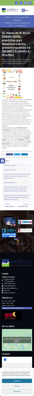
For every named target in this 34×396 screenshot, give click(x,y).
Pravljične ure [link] (8, 17)
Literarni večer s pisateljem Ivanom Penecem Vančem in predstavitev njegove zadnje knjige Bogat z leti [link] (17, 176)
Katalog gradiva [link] (17, 20)
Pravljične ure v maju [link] (10, 170)
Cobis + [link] (11, 26)
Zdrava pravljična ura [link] (10, 182)
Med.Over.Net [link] (7, 110)
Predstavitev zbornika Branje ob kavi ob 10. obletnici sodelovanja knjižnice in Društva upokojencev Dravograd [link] (16, 197)
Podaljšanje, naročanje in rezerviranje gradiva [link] (17, 23)
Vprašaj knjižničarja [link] (20, 26)
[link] (2, 160)
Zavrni (17, 386)
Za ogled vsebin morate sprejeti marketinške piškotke (17, 340)
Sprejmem (17, 381)
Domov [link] (4, 59)
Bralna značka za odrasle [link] (21, 17)
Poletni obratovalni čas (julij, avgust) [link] (12, 308)
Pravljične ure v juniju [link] (10, 165)
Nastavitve (17, 391)
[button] (30, 2)
